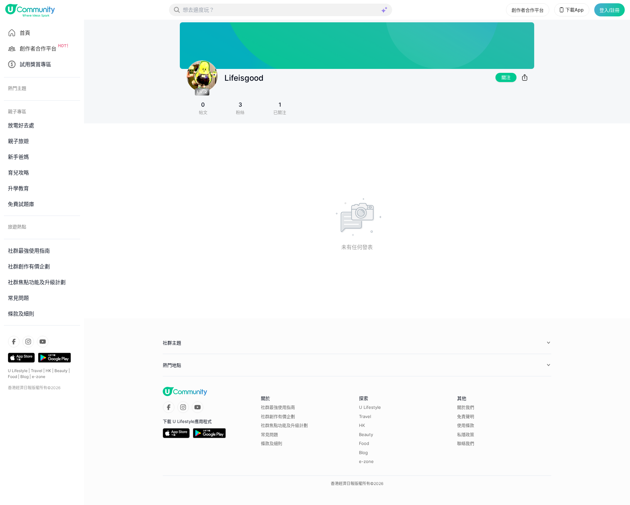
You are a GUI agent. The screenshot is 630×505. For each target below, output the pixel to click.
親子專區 (17, 111)
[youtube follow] (43, 341)
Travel (36, 370)
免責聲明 (465, 416)
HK (48, 370)
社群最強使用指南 (278, 407)
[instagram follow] (28, 341)
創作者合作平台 (528, 10)
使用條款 (465, 425)
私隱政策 (465, 434)
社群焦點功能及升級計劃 (284, 425)
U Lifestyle (18, 370)
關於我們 (465, 407)
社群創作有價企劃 (278, 416)
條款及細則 (271, 443)
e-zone (38, 376)
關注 (506, 77)
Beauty (61, 370)
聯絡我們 (465, 443)
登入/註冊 (609, 10)
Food (12, 376)
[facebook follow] (14, 341)
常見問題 (269, 434)
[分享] (525, 77)
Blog (24, 376)
